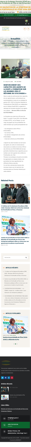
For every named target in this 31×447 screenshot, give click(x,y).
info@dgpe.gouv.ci (13, 418)
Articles (14, 335)
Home (4, 41)
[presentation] (3, 344)
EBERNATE (18, 440)
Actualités (11, 41)
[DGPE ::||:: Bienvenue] (6, 29)
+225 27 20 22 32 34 (13, 424)
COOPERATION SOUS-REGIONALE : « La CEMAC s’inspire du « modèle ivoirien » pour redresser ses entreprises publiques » (15, 290)
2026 (11, 335)
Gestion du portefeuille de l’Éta (17, 395)
